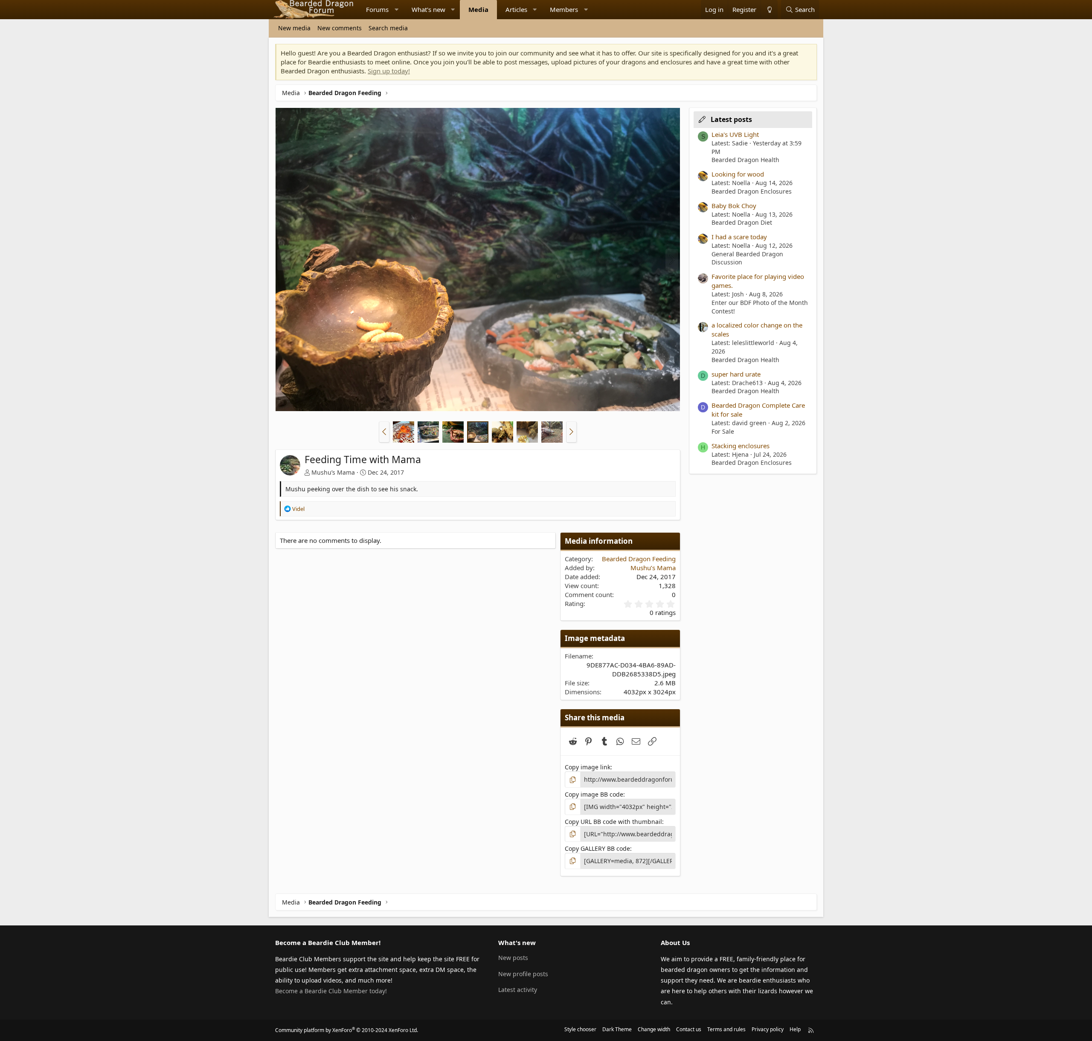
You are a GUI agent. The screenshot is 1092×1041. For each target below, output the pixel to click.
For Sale (723, 431)
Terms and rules (726, 1029)
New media (294, 28)
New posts (513, 958)
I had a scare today (739, 236)
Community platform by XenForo (346, 1030)
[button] (396, 9)
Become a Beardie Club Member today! (331, 991)
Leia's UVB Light (735, 134)
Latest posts (731, 119)
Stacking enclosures (741, 445)
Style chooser (580, 1029)
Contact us (688, 1029)
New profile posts (523, 974)
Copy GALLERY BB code (597, 848)
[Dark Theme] (769, 9)
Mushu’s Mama (333, 472)
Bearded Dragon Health (745, 160)
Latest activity (517, 990)
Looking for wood (738, 174)
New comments (339, 28)
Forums (377, 9)
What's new (428, 9)
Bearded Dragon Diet (742, 222)
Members (564, 9)
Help (795, 1029)
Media (478, 9)
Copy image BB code (594, 794)
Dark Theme (617, 1029)
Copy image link (587, 767)
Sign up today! (389, 71)
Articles (516, 9)
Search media (388, 28)
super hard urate (736, 374)
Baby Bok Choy (734, 205)
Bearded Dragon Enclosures (752, 191)
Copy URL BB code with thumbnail (613, 822)
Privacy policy (768, 1029)
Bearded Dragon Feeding (639, 558)
